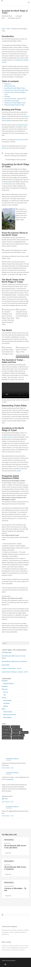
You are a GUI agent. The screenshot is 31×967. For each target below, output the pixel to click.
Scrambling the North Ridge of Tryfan (14, 88)
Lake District (17, 729)
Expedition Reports (8, 683)
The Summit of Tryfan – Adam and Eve (15, 98)
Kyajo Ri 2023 (5, 665)
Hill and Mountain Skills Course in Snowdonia (14, 661)
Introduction (7, 84)
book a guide (17, 471)
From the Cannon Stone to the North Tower (16, 90)
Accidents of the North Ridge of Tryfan (15, 103)
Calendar (7, 120)
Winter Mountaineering (9, 714)
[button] (29, 2)
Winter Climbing (7, 711)
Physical (16, 732)
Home (3, 29)
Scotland (24, 732)
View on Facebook (6, 767)
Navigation (5, 686)
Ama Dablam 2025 (6, 652)
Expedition (5, 680)
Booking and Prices (9, 86)
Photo (6, 798)
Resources (5, 689)
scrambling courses (22, 125)
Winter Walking (7, 717)
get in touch (20, 139)
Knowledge (6, 729)
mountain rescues (7, 437)
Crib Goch (6, 184)
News (8, 29)
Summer (18, 18)
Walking (5, 706)
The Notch (7, 96)
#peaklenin (10, 779)
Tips (4, 694)
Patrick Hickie (8, 16)
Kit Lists (5, 692)
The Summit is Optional (12, 758)
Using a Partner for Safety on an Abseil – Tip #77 (15, 672)
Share (12, 767)
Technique (6, 738)
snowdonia (6, 735)
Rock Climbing (7, 700)
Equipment (15, 726)
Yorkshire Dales (17, 738)
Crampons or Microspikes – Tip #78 (11, 668)
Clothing (5, 726)
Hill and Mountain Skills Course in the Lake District (13, 657)
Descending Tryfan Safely (11, 101)
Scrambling (11, 18)
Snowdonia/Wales (18, 735)
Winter (3, 709)
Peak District (6, 732)
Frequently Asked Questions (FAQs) (14, 105)
